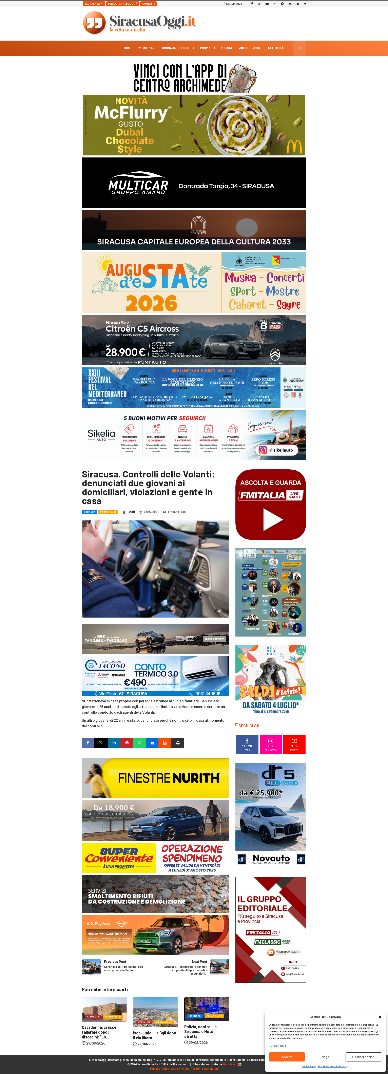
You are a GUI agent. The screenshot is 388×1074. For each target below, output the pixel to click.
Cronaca (169, 48)
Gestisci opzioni (363, 1057)
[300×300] (270, 680)
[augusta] (194, 282)
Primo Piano (147, 48)
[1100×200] (194, 230)
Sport (257, 48)
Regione (227, 48)
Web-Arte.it (230, 1064)
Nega (325, 1057)
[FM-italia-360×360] (270, 504)
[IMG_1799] (155, 857)
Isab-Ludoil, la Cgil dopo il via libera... (103, 1035)
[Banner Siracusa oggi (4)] (194, 340)
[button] (380, 1017)
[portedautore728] (155, 778)
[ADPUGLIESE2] (155, 935)
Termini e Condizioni (205, 1068)
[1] (270, 929)
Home (128, 48)
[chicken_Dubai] (194, 125)
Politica (187, 48)
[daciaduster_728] (155, 638)
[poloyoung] (155, 820)
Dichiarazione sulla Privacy (332, 1066)
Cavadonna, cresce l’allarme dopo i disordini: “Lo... (201, 1032)
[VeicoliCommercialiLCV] (194, 182)
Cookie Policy (309, 1066)
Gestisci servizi (279, 1046)
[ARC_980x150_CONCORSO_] (194, 77)
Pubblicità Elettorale (265, 63)
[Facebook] (252, 3)
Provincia (207, 48)
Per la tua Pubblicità (122, 3)
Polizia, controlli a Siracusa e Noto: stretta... (149, 1031)
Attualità (275, 48)
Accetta (287, 1057)
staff (132, 511)
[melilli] (270, 592)
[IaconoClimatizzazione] (155, 676)
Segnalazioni (94, 3)
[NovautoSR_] (270, 815)
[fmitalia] (194, 387)
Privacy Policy (159, 1068)
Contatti (148, 3)
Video (242, 48)
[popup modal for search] (299, 48)
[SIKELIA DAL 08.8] (194, 435)
